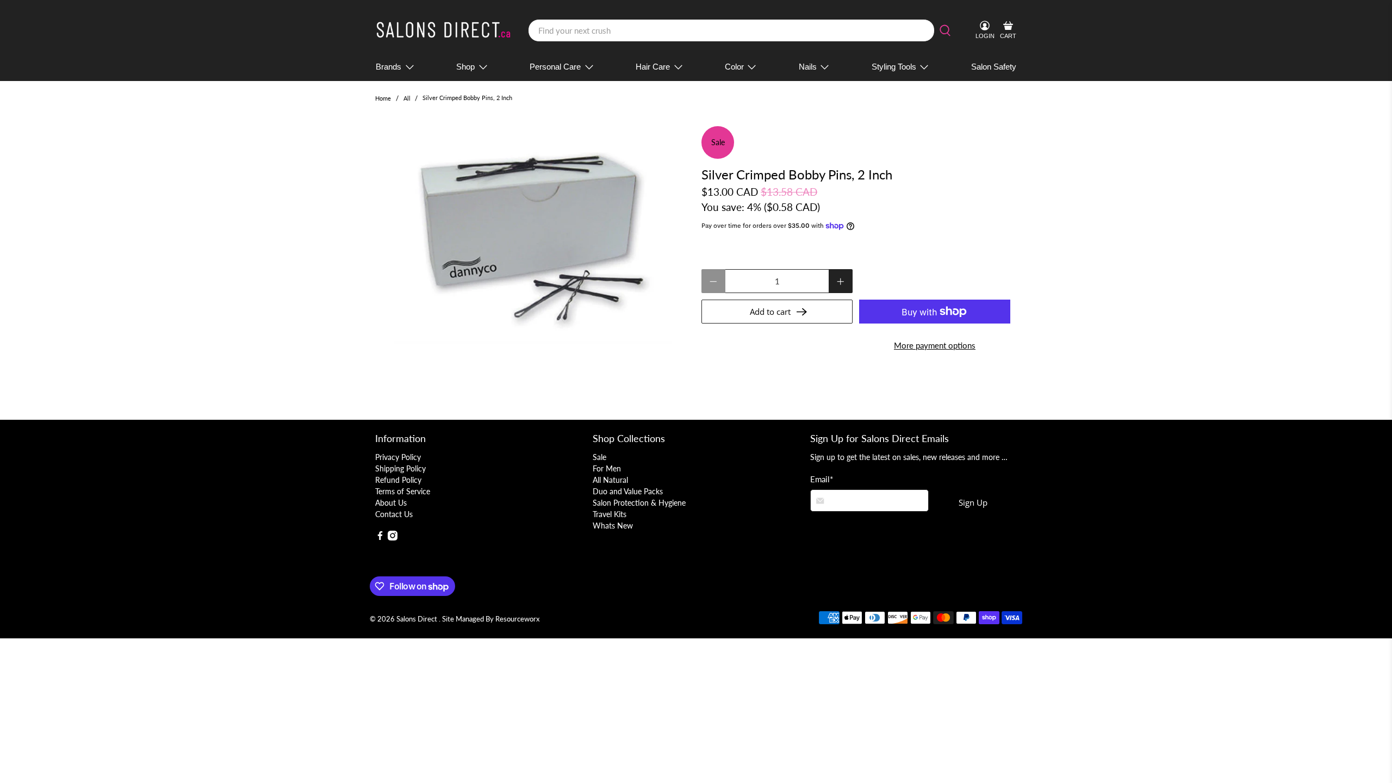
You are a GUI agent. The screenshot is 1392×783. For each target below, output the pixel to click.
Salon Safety (993, 66)
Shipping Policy (400, 468)
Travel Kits (609, 514)
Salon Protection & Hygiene (639, 502)
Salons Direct (417, 619)
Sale (599, 457)
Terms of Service (402, 491)
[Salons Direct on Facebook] (380, 537)
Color (734, 66)
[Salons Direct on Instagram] (392, 537)
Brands (388, 66)
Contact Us (394, 514)
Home (383, 98)
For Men (607, 468)
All (407, 98)
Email (821, 479)
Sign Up (973, 502)
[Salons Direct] (444, 30)
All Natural (610, 479)
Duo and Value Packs (628, 491)
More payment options (934, 345)
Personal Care (555, 66)
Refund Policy (398, 479)
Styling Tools (894, 66)
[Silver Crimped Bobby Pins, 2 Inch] (533, 235)
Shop (465, 66)
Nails (808, 66)
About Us (391, 502)
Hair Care (653, 66)
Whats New (613, 525)
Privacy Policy (398, 457)
